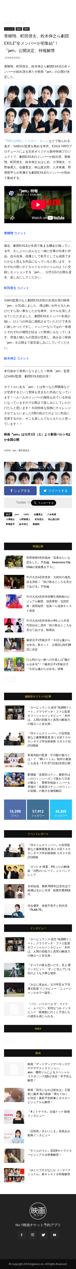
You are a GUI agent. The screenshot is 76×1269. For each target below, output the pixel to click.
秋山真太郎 (53, 519)
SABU (26, 514)
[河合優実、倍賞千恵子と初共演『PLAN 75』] (14, 911)
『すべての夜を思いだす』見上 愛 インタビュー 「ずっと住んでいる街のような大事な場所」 (49, 969)
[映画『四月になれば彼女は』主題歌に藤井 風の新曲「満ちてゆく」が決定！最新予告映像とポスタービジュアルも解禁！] (14, 1095)
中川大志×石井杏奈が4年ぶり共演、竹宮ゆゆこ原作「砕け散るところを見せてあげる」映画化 (49, 625)
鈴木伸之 (23, 524)
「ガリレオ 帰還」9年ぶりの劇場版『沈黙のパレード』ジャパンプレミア (49, 870)
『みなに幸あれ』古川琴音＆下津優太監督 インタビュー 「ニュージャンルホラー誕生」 (49, 988)
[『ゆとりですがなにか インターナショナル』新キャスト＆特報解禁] (14, 1175)
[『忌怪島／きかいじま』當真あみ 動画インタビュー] (14, 1136)
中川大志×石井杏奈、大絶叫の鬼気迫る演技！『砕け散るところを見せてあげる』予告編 (49, 582)
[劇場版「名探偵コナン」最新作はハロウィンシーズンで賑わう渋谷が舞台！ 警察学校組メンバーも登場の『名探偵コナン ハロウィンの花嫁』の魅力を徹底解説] (14, 779)
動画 (19, 28)
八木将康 (51, 514)
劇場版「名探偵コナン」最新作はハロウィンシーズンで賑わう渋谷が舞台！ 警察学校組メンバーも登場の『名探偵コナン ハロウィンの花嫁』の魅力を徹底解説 (49, 782)
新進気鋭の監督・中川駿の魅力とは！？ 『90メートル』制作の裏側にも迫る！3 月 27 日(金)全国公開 (49, 759)
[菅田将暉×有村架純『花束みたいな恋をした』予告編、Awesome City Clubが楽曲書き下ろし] (14, 562)
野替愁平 (10, 524)
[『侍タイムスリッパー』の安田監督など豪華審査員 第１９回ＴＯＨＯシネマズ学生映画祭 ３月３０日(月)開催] (14, 738)
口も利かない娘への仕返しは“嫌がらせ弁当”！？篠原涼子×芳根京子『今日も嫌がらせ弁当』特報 (48, 664)
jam (17, 514)
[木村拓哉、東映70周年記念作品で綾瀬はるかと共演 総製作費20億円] (14, 891)
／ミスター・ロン (26, 141)
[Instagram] (33, 1235)
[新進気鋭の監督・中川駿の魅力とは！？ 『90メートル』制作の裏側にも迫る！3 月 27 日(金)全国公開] (14, 760)
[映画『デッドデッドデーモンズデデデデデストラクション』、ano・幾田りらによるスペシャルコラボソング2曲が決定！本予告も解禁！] (14, 1069)
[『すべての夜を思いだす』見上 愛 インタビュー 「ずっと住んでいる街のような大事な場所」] (14, 970)
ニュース (20, 22)
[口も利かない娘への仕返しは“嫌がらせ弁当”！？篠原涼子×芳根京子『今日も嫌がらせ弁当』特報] (14, 664)
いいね (15, 801)
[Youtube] (54, 1235)
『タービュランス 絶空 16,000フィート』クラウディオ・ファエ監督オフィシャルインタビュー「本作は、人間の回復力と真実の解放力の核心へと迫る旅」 (50, 715)
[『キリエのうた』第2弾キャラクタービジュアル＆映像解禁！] (14, 1156)
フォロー (38, 801)
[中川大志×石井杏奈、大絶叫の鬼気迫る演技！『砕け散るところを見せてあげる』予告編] (14, 582)
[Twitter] (44, 1235)
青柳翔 (36, 524)
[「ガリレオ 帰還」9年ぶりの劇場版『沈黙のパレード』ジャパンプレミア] (14, 872)
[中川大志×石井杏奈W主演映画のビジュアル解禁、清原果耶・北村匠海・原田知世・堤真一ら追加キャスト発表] (14, 601)
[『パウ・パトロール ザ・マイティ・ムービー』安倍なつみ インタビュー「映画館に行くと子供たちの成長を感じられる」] (14, 1009)
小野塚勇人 (24, 519)
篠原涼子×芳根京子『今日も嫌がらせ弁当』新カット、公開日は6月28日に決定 (48, 644)
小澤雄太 (10, 519)
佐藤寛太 (38, 514)
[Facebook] (22, 1235)
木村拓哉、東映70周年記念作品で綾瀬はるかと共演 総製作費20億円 (49, 890)
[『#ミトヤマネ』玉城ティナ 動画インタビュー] (14, 1117)
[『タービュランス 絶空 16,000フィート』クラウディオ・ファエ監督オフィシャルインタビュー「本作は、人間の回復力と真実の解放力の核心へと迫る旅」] (14, 712)
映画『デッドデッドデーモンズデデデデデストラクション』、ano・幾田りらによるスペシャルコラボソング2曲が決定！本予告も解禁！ (50, 1072)
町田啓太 (39, 519)
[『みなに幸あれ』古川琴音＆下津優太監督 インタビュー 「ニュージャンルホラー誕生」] (14, 989)
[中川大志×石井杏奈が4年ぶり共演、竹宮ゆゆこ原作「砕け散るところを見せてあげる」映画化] (14, 625)
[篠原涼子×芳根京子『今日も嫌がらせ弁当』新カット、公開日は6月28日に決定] (14, 645)
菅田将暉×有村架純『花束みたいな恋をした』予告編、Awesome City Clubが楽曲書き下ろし (48, 562)
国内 (26, 28)
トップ (7, 22)
